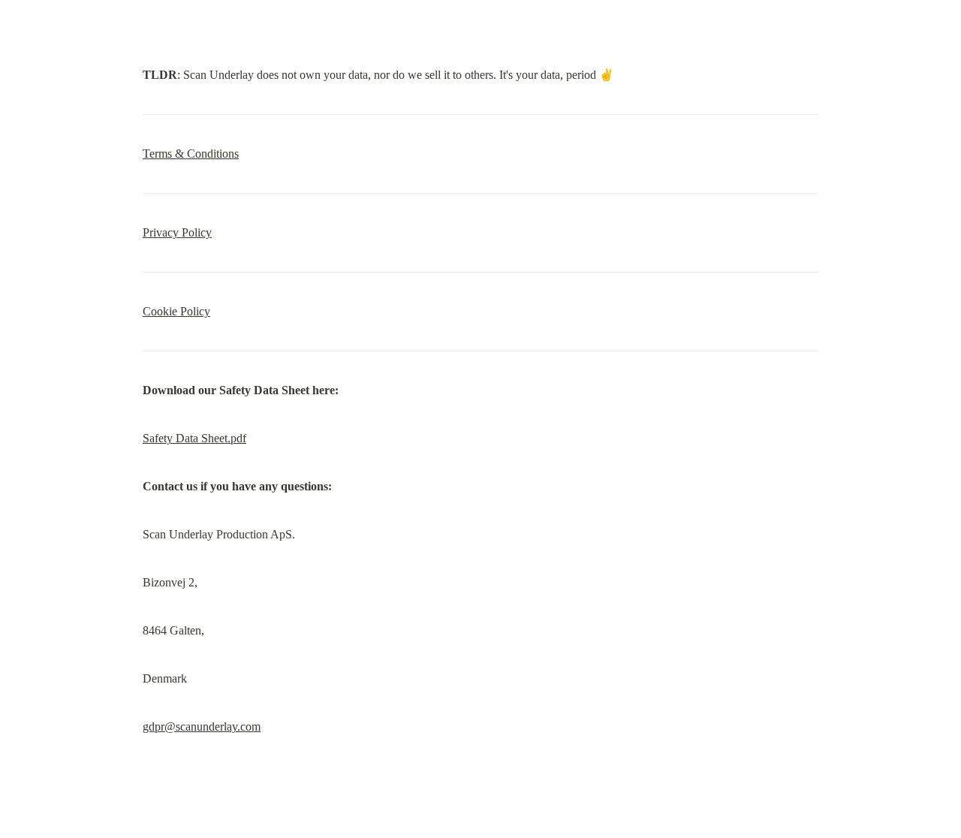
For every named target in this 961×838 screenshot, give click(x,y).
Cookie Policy (176, 311)
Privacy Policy (177, 232)
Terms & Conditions (191, 153)
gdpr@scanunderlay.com (202, 726)
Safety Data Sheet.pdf (194, 438)
